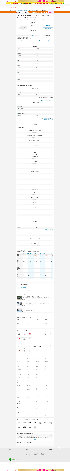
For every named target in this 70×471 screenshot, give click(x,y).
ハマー (18, 380)
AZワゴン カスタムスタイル (21, 320)
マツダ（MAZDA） (26, 10)
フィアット (37, 394)
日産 (27, 358)
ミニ (45, 369)
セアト (27, 415)
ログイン (59, 7)
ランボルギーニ (38, 396)
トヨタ (18, 358)
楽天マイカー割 (28, 455)
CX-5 (45, 320)
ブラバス (37, 369)
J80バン (30, 10)
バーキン (18, 415)
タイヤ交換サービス (43, 453)
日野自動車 (46, 361)
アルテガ (46, 415)
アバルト (18, 397)
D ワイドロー (24, 253)
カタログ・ (20, 19)
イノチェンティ (29, 397)
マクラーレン (37, 388)
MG (36, 389)
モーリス (18, 389)
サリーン (37, 377)
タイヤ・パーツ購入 (36, 453)
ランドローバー (29, 385)
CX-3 (27, 320)
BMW (27, 366)
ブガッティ (46, 401)
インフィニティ (29, 380)
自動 (49, 19)
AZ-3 (27, 319)
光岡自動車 (28, 361)
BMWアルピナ (37, 366)
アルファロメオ (19, 394)
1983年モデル (33, 10)
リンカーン (18, 377)
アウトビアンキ (29, 394)
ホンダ (36, 358)
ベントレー (18, 385)
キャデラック (19, 374)
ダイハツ (18, 361)
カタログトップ (21, 35)
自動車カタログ (35, 454)
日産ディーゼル (38, 361)
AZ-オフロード (37, 319)
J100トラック (37, 323)
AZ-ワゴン (46, 319)
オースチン (46, 388)
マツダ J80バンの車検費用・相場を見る (22, 287)
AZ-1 (18, 319)
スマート (46, 366)
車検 (35, 19)
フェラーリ (46, 394)
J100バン (46, 323)
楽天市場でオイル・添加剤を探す (49, 229)
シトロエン (18, 401)
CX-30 (36, 320)
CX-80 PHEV (28, 323)
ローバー (46, 385)
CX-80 (18, 323)
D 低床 (35, 253)
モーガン (18, 388)
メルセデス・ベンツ (20, 369)
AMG (18, 366)
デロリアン (28, 377)
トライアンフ (28, 389)
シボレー (46, 374)
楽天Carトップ (11, 10)
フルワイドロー (47, 253)
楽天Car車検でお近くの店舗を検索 (48, 119)
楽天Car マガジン (28, 454)
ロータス (37, 385)
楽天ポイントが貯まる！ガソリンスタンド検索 (47, 100)
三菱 (45, 358)
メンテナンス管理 (28, 453)
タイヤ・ (42, 19)
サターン (37, 374)
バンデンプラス (29, 388)
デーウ (27, 408)
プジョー (28, 401)
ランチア (28, 396)
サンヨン (46, 408)
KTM (36, 415)
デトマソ (46, 396)
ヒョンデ (18, 408)
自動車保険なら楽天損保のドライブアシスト (47, 118)
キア (36, 408)
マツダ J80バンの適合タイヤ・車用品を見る (22, 288)
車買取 (27, 19)
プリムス (46, 377)
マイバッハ (28, 369)
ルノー (36, 401)
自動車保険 (42, 454)
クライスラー (28, 374)
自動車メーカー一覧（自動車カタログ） (18, 10)
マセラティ (18, 396)
